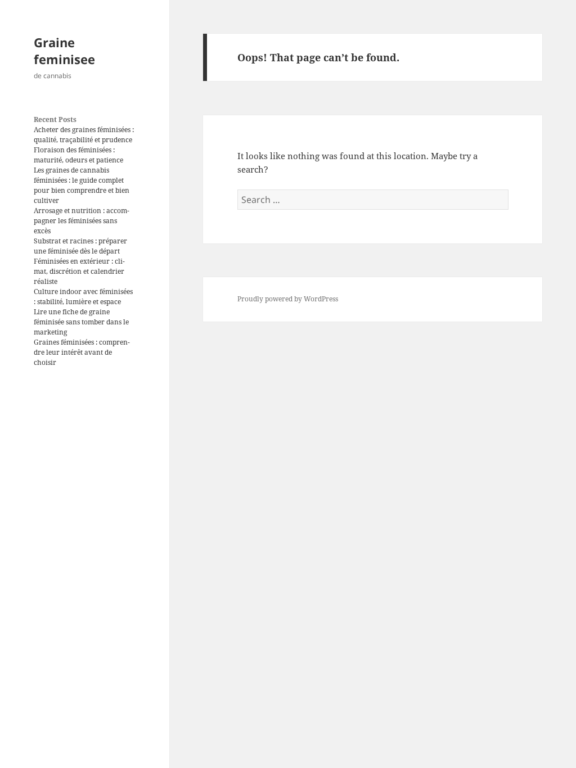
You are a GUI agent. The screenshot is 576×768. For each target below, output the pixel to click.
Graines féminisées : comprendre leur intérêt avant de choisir (82, 352)
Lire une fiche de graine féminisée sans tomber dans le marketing (81, 322)
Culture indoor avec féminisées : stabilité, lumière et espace (83, 296)
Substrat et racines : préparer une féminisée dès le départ (80, 246)
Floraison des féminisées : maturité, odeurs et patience (78, 155)
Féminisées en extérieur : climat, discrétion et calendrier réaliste (79, 271)
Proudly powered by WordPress (287, 299)
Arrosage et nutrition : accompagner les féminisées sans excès (81, 221)
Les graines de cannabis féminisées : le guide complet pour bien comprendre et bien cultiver (81, 185)
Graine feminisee (64, 50)
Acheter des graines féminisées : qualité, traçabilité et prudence (84, 134)
